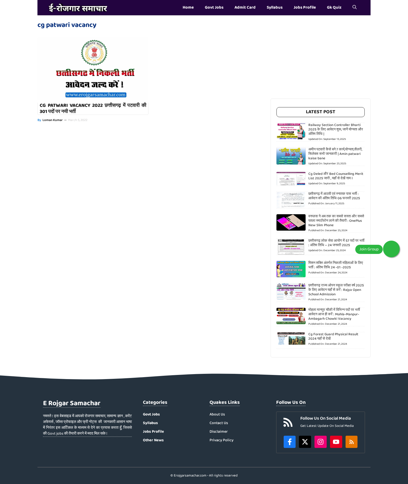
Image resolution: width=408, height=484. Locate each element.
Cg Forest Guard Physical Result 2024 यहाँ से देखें (333, 336)
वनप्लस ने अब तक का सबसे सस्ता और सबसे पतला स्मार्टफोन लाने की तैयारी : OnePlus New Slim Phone (336, 220)
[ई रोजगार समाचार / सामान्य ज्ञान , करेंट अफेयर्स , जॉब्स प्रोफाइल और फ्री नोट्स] (78, 7)
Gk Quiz (334, 7)
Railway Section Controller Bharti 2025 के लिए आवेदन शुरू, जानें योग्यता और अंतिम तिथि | (335, 129)
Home (188, 7)
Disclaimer (219, 432)
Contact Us (219, 423)
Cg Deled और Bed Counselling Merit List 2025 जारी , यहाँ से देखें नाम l (335, 176)
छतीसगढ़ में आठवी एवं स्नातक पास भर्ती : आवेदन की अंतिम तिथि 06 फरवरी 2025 (334, 196)
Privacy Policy (221, 440)
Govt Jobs (214, 7)
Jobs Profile (305, 7)
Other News (153, 440)
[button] (354, 7)
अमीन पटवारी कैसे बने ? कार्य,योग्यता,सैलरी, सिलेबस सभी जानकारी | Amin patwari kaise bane (335, 154)
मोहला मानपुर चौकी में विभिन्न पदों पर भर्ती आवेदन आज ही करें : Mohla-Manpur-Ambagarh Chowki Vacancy (334, 314)
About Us (217, 414)
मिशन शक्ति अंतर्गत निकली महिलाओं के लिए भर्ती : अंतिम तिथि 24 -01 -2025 (335, 265)
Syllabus (275, 7)
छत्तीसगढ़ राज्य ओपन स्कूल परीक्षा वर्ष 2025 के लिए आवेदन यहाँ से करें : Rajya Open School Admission (336, 290)
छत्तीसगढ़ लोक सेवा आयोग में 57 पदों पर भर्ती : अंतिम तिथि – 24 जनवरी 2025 (336, 243)
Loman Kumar (52, 120)
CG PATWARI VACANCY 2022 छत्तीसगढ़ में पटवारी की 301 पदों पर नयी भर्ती (93, 108)
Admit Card (245, 7)
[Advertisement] (321, 60)
